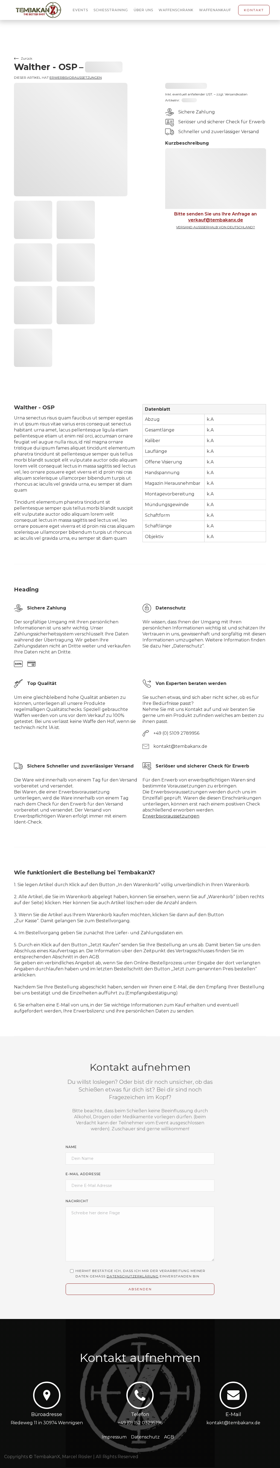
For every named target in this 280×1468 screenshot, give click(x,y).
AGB (169, 1437)
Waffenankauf (215, 10)
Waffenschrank (176, 10)
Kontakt (254, 10)
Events (80, 10)
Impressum (114, 1437)
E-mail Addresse (83, 1174)
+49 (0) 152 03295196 (140, 1422)
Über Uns (143, 10)
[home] (42, 10)
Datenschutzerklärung (133, 1276)
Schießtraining (111, 10)
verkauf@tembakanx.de (215, 220)
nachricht (77, 1201)
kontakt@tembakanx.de (233, 1422)
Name (71, 1147)
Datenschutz (145, 1437)
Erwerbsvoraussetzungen (75, 77)
